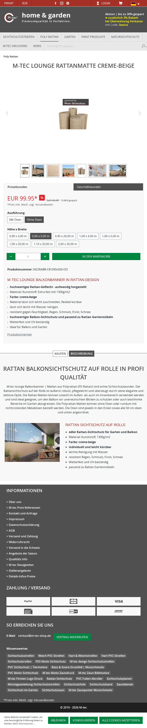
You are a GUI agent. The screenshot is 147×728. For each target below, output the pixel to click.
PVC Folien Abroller (89, 679)
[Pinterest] (68, 3)
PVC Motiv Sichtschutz (23, 673)
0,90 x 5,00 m (40, 236)
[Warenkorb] (122, 3)
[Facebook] (56, 3)
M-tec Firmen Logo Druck (25, 679)
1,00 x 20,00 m (18, 244)
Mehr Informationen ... (24, 723)
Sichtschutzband (101, 684)
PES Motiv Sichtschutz (51, 661)
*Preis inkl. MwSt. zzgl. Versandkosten (30, 204)
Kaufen (60, 354)
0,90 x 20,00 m (64, 236)
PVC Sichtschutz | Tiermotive (27, 667)
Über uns (15, 502)
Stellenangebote (20, 571)
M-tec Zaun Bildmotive (94, 673)
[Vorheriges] (7, 114)
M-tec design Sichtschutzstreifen (92, 661)
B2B (24, 3)
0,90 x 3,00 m (18, 236)
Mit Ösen (15, 220)
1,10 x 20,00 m (43, 244)
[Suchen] (143, 46)
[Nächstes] (140, 114)
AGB (12, 530)
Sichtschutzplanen (119, 679)
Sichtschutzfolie (75, 684)
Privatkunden (17, 187)
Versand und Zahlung (23, 536)
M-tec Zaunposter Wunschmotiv (90, 690)
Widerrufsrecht (19, 542)
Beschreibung (82, 354)
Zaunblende (125, 684)
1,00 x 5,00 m (110, 236)
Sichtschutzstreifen (21, 656)
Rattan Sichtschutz (59, 679)
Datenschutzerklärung (24, 525)
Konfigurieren (84, 720)
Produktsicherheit (19, 334)
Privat (8, 3)
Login (105, 3)
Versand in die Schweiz (24, 548)
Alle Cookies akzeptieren (121, 720)
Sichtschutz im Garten (23, 690)
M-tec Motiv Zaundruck (58, 673)
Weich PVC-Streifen (51, 656)
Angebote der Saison (23, 553)
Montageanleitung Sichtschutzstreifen (34, 684)
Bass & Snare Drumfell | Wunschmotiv (78, 667)
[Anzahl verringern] (11, 256)
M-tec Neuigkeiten (21, 565)
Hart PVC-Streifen (113, 656)
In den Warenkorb (96, 256)
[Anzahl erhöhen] (45, 256)
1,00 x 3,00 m (88, 236)
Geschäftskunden (89, 187)
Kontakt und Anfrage (23, 513)
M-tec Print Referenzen (24, 508)
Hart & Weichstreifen (83, 656)
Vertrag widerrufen (72, 637)
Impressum (16, 519)
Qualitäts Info (18, 559)
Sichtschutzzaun (53, 690)
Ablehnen (58, 720)
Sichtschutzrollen (19, 661)
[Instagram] (62, 3)
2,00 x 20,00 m (67, 244)
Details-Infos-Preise (22, 576)
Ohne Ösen (34, 220)
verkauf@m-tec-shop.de (34, 636)
